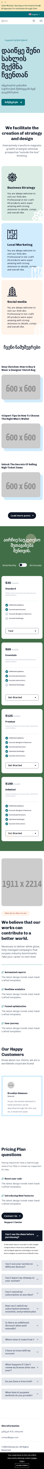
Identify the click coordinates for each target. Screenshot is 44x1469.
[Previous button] (5, 2)
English (34, 14)
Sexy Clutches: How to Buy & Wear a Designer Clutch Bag (18, 368)
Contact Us (10, 1215)
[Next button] (2, 2)
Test (10, 631)
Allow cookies (22, 1465)
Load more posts (21, 515)
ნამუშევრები (11, 102)
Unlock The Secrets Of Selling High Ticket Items (19, 466)
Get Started (15, 697)
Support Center (13, 1222)
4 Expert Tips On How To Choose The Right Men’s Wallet (20, 417)
